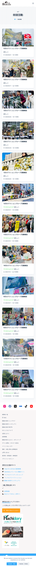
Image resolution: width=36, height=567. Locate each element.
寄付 (5, 417)
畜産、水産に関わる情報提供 (9, 449)
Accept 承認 (11, 563)
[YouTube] (31, 406)
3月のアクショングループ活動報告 (15, 110)
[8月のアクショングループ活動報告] (18, 317)
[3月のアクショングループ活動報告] (18, 99)
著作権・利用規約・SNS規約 (9, 455)
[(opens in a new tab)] (18, 379)
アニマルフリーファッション (13, 477)
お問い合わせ (5, 452)
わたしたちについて (7, 430)
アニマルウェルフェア (9, 207)
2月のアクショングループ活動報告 (15, 141)
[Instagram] (4, 406)
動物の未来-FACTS (7, 427)
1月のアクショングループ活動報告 (15, 172)
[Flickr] (20, 406)
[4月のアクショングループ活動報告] (18, 68)
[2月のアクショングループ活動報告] (18, 130)
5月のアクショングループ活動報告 (15, 48)
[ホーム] (15, 19)
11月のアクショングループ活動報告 (16, 234)
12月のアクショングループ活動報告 (16, 203)
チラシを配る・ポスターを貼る (10, 443)
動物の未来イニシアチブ (8, 421)
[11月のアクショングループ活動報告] (18, 224)
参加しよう (6, 52)
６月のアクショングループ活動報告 (16, 358)
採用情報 (4, 436)
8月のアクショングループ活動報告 (15, 327)
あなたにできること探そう (12, 494)
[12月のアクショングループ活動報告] (18, 192)
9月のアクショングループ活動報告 (15, 296)
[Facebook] (10, 406)
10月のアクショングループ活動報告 (16, 265)
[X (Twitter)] (15, 406)
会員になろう (5, 433)
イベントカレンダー (7, 446)
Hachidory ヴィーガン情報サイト (14, 472)
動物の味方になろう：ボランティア (11, 439)
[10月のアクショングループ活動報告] (18, 254)
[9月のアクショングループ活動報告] (18, 285)
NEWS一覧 (5, 414)
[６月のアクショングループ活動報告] (18, 348)
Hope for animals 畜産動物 (12, 469)
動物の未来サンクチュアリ (9, 424)
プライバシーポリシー (8, 458)
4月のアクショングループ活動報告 (15, 79)
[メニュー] (33, 3)
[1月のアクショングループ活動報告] (18, 161)
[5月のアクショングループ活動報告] (18, 37)
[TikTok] (26, 406)
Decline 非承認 (23, 563)
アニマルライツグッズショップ (13, 475)
